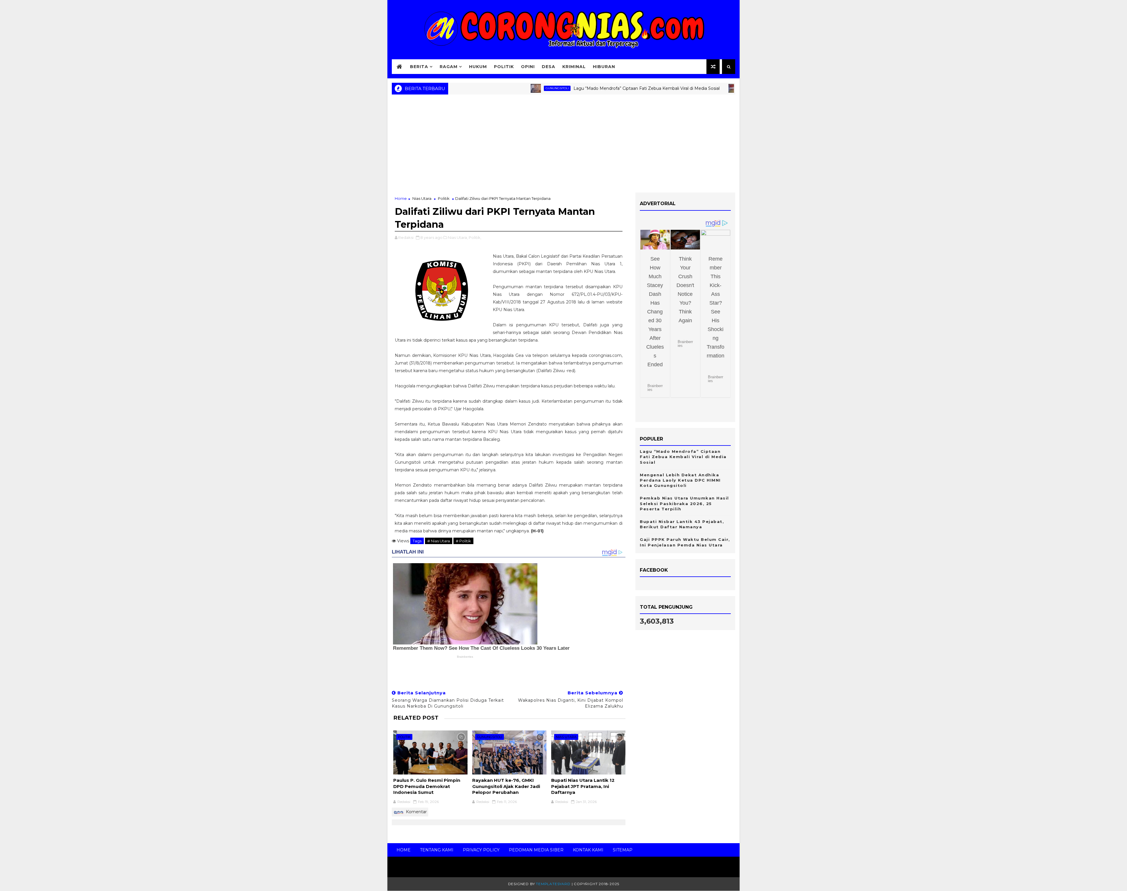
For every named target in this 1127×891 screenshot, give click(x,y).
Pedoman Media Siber (536, 850)
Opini (528, 66)
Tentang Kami (436, 850)
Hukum (478, 66)
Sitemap (622, 850)
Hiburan (604, 66)
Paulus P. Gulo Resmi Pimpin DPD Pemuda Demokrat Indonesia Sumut (426, 786)
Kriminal (574, 66)
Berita (419, 66)
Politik (504, 66)
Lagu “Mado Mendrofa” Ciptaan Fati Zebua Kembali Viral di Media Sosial (598, 88)
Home (401, 198)
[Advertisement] (563, 145)
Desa (548, 66)
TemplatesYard (553, 884)
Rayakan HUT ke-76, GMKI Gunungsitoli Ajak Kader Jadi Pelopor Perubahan (506, 786)
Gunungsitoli (509, 88)
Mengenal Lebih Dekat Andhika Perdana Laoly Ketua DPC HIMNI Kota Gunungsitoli (680, 480)
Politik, (475, 237)
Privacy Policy (481, 850)
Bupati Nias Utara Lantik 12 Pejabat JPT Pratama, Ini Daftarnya (583, 786)
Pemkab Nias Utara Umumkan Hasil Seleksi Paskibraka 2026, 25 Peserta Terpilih (684, 503)
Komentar (416, 811)
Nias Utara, (458, 237)
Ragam (449, 66)
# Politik (463, 541)
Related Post (415, 717)
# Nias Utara (438, 541)
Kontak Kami (588, 850)
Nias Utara (704, 88)
